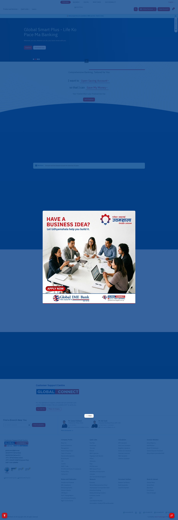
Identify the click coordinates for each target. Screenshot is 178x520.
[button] (4, 515)
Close (90, 416)
